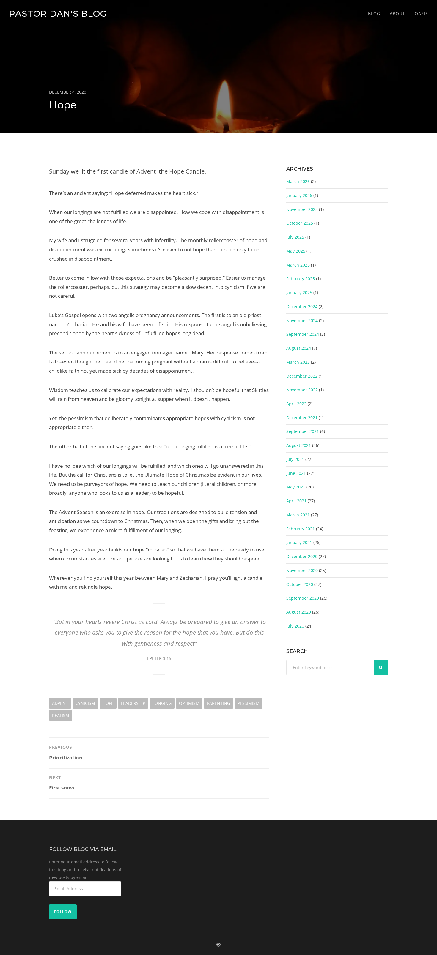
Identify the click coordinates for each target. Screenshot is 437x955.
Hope (108, 703)
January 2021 (299, 542)
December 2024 (301, 306)
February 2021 (300, 529)
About (397, 13)
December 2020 (301, 556)
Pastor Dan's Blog (58, 13)
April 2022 (296, 403)
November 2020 (302, 570)
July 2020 (295, 626)
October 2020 (299, 584)
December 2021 (301, 417)
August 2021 (298, 445)
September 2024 (302, 334)
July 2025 (295, 237)
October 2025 (299, 223)
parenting (218, 703)
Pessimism (249, 703)
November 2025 (302, 209)
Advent (60, 703)
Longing (162, 703)
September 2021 (302, 431)
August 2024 (298, 348)
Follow (63, 911)
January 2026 (299, 195)
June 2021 (296, 473)
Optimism (189, 703)
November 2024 (302, 320)
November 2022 (302, 390)
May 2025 (295, 251)
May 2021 (295, 487)
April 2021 (296, 501)
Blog (374, 13)
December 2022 (301, 376)
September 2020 (302, 598)
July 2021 (295, 459)
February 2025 (300, 278)
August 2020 (298, 612)
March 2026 (298, 181)
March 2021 (298, 515)
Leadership (133, 703)
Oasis (421, 13)
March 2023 (298, 362)
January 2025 (299, 292)
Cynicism (85, 703)
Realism (60, 715)
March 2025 (298, 265)
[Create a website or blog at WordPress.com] (218, 945)
